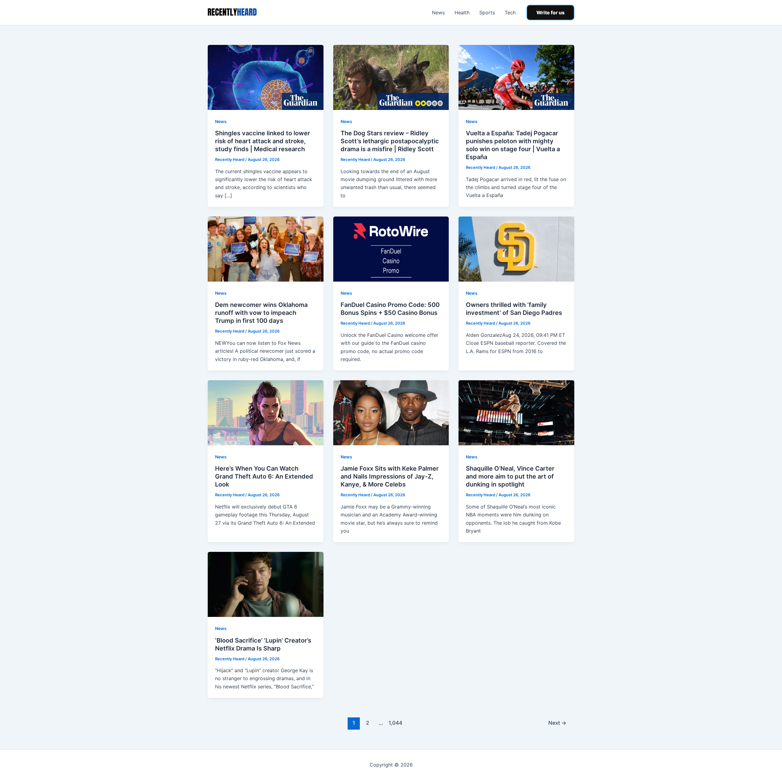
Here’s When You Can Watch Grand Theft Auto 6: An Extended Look (264, 476)
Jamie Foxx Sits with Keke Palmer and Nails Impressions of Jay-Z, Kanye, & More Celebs (390, 476)
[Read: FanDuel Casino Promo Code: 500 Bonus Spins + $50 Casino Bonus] (391, 249)
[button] (550, 12)
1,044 (395, 723)
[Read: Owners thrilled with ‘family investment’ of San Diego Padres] (516, 249)
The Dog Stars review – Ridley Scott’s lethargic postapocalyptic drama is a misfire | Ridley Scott (390, 141)
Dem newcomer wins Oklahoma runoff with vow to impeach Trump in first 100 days (261, 312)
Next (557, 723)
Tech (510, 12)
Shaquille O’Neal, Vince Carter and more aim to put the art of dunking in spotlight (510, 476)
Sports (487, 12)
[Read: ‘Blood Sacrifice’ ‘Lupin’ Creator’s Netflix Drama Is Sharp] (265, 584)
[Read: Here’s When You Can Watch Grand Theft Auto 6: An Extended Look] (265, 412)
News (438, 12)
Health (462, 12)
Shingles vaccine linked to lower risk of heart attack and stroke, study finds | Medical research (262, 141)
